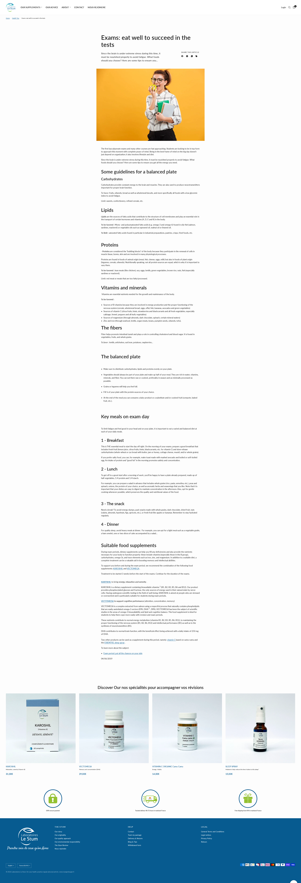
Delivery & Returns (135, 838)
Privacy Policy (206, 838)
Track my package (134, 835)
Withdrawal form (134, 845)
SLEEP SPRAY (232, 766)
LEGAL (204, 827)
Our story (58, 831)
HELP (130, 827)
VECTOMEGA (133, 568)
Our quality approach (63, 838)
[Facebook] (182, 56)
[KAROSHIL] (41, 728)
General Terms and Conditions (212, 831)
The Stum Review (61, 845)
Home (8, 18)
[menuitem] (31, 7)
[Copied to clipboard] (196, 56)
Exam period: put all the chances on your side (122, 653)
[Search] (289, 7)
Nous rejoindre (60, 849)
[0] (293, 7)
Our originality (60, 835)
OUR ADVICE (52, 7)
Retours (204, 842)
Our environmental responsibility (67, 842)
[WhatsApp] (192, 56)
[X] (187, 56)
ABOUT (65, 7)
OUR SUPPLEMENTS (30, 7)
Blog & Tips (132, 842)
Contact (131, 831)
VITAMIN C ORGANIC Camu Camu (167, 766)
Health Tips (15, 18)
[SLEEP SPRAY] (260, 728)
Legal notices (206, 835)
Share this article (190, 52)
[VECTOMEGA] (114, 728)
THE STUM (60, 827)
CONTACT (79, 7)
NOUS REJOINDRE (97, 7)
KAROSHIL (11, 766)
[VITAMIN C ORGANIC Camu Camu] (187, 728)
